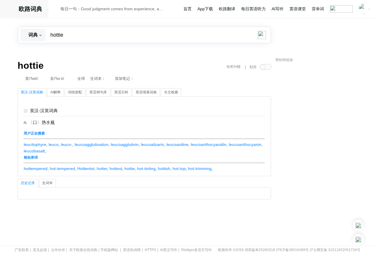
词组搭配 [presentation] (75, 92)
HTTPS (150, 250)
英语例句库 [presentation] (98, 92)
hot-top (179, 168)
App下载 (205, 8)
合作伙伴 (58, 250)
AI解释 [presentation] (55, 92)
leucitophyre (35, 144)
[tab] (32, 92)
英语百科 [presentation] (121, 92)
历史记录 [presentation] (28, 183)
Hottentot (85, 168)
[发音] (56, 10)
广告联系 (22, 250)
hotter (102, 168)
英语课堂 (297, 8)
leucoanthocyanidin (208, 144)
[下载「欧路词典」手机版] (358, 225)
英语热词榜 (132, 250)
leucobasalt (34, 151)
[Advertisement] (319, 154)
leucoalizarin (152, 144)
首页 (187, 8)
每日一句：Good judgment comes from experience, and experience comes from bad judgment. (111, 8)
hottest (116, 168)
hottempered (35, 168)
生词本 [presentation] (47, 183)
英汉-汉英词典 (44, 111)
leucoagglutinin (125, 144)
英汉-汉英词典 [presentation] (32, 92)
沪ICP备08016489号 (292, 250)
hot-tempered (62, 168)
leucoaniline (177, 144)
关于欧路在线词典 (83, 250)
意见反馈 (40, 250)
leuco (54, 144)
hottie (130, 168)
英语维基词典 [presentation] (146, 92)
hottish (164, 168)
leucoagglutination (91, 144)
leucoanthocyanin (245, 144)
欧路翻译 (227, 8)
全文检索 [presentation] (171, 92)
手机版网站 (109, 250)
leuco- (66, 144)
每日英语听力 (253, 8)
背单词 (318, 8)
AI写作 (278, 8)
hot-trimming (200, 168)
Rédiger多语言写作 (196, 250)
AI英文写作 (168, 250)
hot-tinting (146, 168)
